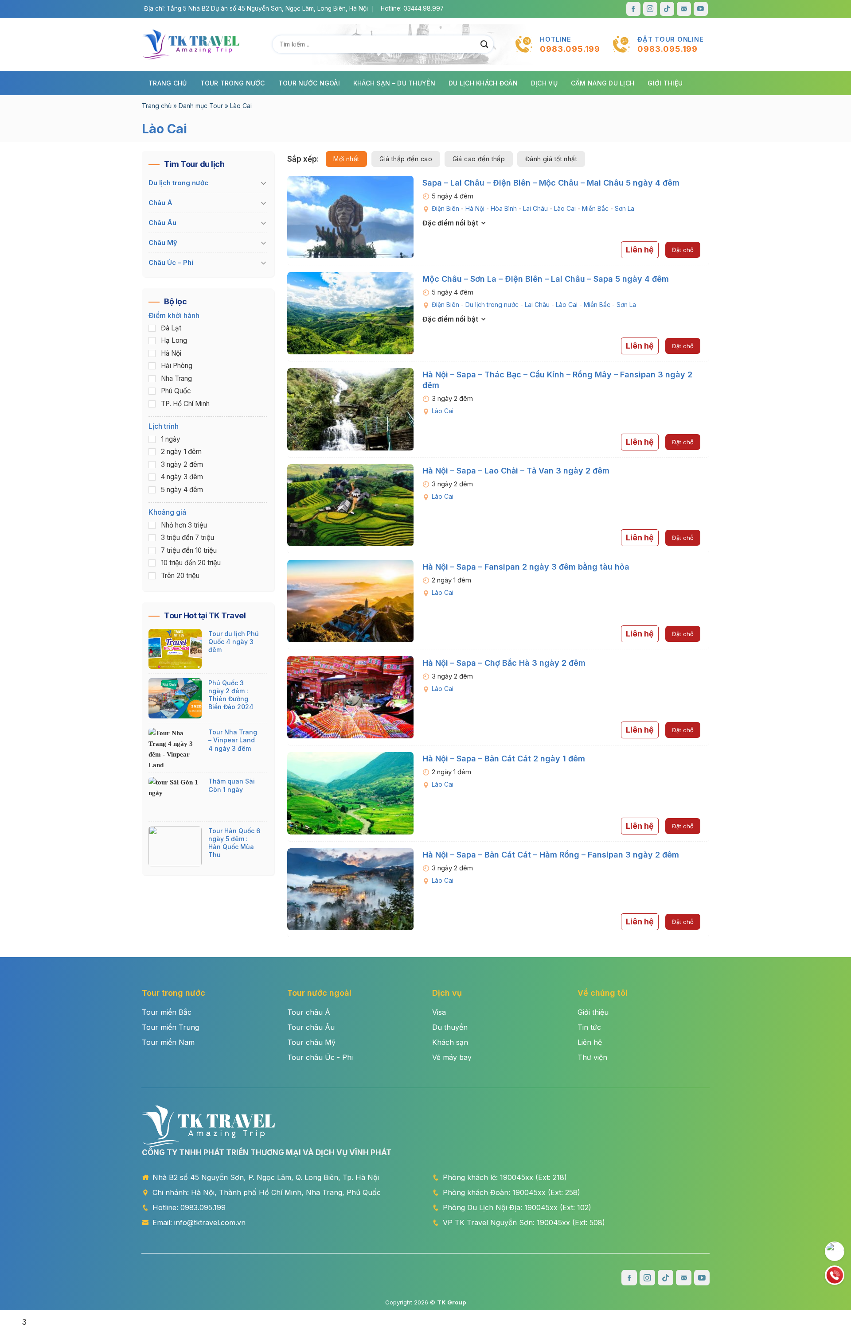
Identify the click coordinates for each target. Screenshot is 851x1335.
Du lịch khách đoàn (483, 83)
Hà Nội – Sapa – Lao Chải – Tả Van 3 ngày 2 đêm (515, 470)
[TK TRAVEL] (190, 44)
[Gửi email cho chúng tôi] (684, 9)
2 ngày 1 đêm (181, 452)
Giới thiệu (665, 83)
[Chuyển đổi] (263, 183)
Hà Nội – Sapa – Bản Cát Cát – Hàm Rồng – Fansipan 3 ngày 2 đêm (550, 854)
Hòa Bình (504, 208)
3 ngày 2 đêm (182, 464)
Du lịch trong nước (492, 304)
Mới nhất (346, 159)
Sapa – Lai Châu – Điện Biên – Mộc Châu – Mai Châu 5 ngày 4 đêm (550, 182)
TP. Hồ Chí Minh (185, 404)
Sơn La (624, 208)
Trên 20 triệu (180, 575)
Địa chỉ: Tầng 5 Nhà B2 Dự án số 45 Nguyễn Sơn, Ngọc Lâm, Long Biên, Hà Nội (256, 8)
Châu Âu (162, 222)
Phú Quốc (176, 391)
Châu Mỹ (162, 242)
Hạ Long (174, 341)
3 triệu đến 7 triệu (187, 538)
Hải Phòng (176, 366)
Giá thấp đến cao (405, 159)
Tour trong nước (232, 83)
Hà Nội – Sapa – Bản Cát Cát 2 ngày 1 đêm (503, 758)
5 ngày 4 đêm (182, 489)
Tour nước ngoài (309, 83)
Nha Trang (176, 378)
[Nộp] (484, 44)
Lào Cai (565, 208)
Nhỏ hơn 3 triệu (184, 525)
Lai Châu (535, 208)
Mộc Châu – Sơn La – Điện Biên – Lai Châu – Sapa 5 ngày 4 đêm (545, 278)
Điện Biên (445, 208)
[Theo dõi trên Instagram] (650, 9)
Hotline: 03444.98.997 (412, 8)
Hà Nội (474, 208)
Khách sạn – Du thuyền (394, 83)
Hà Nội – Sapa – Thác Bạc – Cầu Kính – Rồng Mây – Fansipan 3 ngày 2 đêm (557, 379)
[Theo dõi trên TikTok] (667, 9)
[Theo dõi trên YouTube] (701, 9)
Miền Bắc (595, 208)
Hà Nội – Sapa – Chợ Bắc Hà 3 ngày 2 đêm (504, 663)
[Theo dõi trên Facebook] (633, 9)
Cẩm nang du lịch (602, 83)
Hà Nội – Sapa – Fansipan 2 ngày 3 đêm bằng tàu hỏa (525, 566)
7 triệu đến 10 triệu (189, 550)
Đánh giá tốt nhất (551, 159)
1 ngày (170, 439)
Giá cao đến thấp (479, 159)
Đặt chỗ (683, 249)
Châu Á (160, 202)
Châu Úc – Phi (170, 262)
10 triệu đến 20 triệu (191, 563)
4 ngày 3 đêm (182, 477)
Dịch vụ (544, 83)
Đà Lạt (171, 328)
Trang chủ (167, 83)
